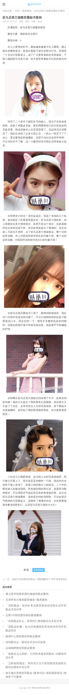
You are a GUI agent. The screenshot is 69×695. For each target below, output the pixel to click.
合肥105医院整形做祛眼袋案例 (24, 615)
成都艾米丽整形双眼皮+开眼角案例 (30, 579)
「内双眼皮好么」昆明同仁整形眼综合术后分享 (34, 621)
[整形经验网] (34, 4)
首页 (17, 11)
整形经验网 (37, 688)
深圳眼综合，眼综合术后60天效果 (26, 642)
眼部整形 (27, 11)
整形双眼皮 (38, 570)
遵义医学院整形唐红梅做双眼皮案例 (27, 594)
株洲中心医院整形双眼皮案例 (23, 636)
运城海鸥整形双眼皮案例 (20, 648)
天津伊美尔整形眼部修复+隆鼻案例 (26, 599)
